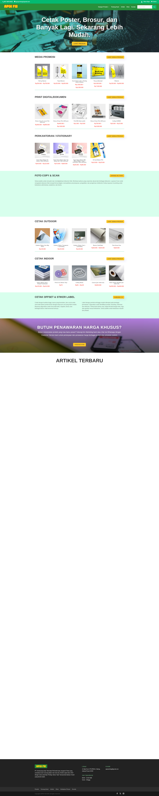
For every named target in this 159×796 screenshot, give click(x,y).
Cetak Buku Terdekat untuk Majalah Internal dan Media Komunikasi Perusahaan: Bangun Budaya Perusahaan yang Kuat (76, 428)
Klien (128, 7)
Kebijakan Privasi (65, 789)
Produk (37, 789)
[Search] (154, 7)
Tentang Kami (115, 7)
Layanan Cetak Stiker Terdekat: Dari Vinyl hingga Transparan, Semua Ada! (61, 751)
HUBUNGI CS (118, 297)
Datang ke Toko (117, 175)
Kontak (133, 7)
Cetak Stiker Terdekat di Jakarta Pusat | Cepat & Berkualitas (56, 492)
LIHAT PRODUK (80, 44)
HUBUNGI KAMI (79, 344)
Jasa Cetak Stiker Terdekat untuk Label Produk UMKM (54, 622)
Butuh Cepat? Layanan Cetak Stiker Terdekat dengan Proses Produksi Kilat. (61, 687)
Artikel (123, 7)
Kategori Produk (103, 7)
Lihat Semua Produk (115, 57)
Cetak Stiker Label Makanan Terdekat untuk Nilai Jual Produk (56, 557)
